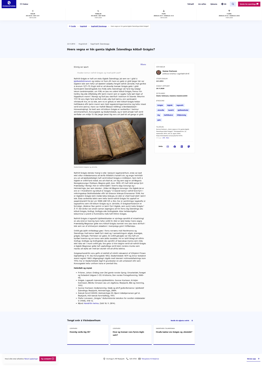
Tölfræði (190, 4)
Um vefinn (202, 4)
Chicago (158, 138)
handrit (171, 110)
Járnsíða (160, 110)
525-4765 (133, 359)
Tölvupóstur (150, 359)
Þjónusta (214, 4)
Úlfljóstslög (181, 115)
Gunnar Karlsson (170, 71)
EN (225, 4)
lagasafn (180, 105)
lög (158, 115)
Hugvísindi (83, 26)
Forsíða (73, 26)
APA (164, 138)
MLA (167, 138)
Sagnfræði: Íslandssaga (99, 26)
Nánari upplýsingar (31, 359)
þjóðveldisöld (183, 110)
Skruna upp (251, 359)
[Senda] (168, 146)
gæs (159, 120)
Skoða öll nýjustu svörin (180, 321)
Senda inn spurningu (248, 4)
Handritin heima (91, 303)
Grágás (160, 105)
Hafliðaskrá (168, 115)
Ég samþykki (46, 359)
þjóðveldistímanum (82, 81)
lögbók (169, 105)
